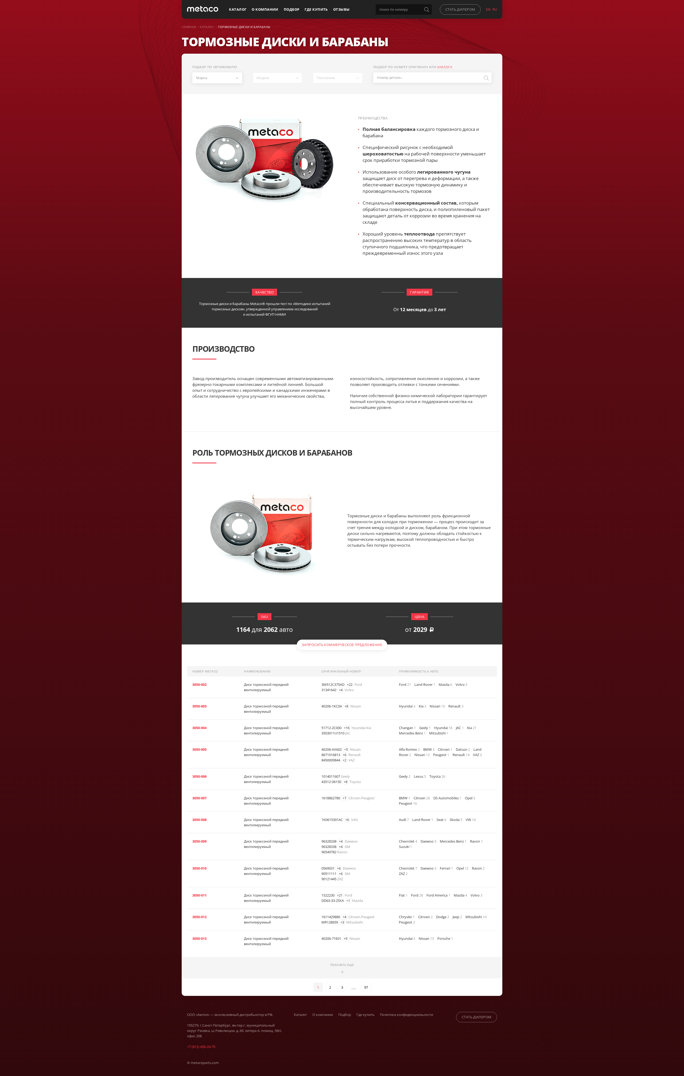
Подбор (292, 9)
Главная (189, 27)
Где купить (316, 9)
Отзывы (341, 9)
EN (488, 9)
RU (494, 9)
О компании (265, 9)
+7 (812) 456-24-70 (201, 1046)
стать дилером (460, 9)
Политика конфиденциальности (406, 1014)
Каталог (237, 9)
